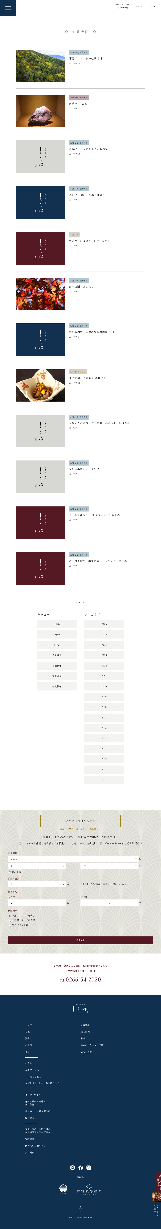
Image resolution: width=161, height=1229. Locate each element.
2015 (104, 738)
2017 (104, 717)
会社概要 (29, 1152)
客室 (27, 1051)
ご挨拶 (28, 1031)
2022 (104, 665)
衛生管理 (56, 676)
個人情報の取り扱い (35, 1145)
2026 (104, 624)
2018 (104, 707)
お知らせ (56, 634)
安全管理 (56, 655)
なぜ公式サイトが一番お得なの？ (42, 1083)
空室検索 (80, 940)
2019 (104, 696)
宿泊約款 (29, 1139)
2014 (104, 748)
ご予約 (28, 1063)
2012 (104, 769)
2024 (104, 644)
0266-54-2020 (123, 6)
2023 (104, 655)
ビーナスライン (33, 1094)
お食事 (28, 1045)
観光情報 (56, 686)
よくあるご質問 (33, 1076)
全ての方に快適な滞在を (37, 1111)
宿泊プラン (86, 1051)
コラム (56, 644)
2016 (104, 728)
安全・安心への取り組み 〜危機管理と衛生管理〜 (37, 1131)
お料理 (56, 624)
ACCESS (139, 6)
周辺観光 (29, 1117)
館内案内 (85, 1031)
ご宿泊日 (12, 853)
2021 (104, 676)
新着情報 (85, 1024)
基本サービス (32, 1069)
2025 (104, 634)
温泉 (27, 1038)
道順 (82, 1038)
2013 (104, 759)
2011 (104, 779)
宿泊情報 (56, 665)
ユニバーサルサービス (91, 1045)
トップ (28, 1024)
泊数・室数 (13, 878)
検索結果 (12, 910)
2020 (104, 686)
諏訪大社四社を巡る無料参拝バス (35, 1103)
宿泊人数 (12, 892)
